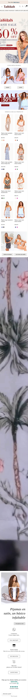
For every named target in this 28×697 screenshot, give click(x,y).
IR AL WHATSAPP (14, 640)
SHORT (7, 87)
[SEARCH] (20, 6)
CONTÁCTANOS (14, 672)
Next (26, 79)
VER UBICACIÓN (14, 656)
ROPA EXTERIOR (8, 254)
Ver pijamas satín (20, 623)
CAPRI (20, 87)
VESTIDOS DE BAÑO (20, 254)
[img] (14, 682)
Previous (2, 79)
